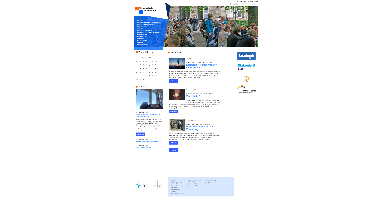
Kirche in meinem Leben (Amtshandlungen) (149, 22)
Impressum (246, 1)
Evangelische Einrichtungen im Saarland (148, 32)
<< (136, 58)
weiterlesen (140, 134)
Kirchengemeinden (142, 26)
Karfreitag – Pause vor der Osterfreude (201, 66)
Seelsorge (140, 28)
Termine (142, 86)
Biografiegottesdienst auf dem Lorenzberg (149, 141)
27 (156, 75)
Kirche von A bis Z (142, 36)
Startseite (139, 20)
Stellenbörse (140, 38)
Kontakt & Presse (142, 40)
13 (156, 68)
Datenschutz (254, 1)
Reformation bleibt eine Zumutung (200, 128)
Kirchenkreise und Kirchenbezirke (146, 24)
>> (156, 58)
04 (149, 65)
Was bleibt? (193, 96)
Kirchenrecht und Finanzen (144, 30)
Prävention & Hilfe (142, 34)
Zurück (174, 150)
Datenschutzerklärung (143, 44)
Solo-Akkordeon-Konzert (143, 147)
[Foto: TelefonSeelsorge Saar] (149, 109)
